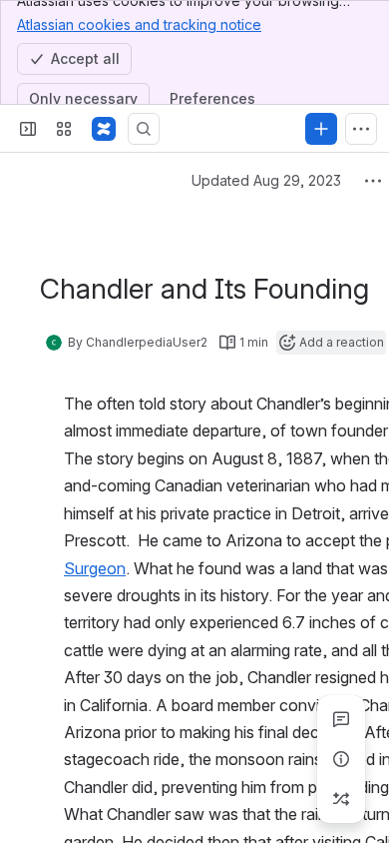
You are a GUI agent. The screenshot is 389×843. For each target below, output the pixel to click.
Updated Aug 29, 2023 (266, 180)
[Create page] (341, 799)
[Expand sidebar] (28, 129)
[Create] (321, 129)
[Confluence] (104, 129)
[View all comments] (341, 719)
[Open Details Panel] (341, 759)
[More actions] (373, 181)
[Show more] (361, 129)
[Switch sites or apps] (64, 129)
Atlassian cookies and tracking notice (139, 24)
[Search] (144, 129)
